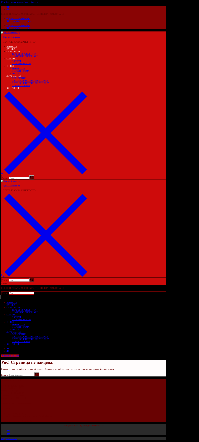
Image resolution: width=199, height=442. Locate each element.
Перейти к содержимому (12, 2)
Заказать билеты (11, 355)
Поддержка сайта (9, 438)
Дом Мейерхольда (11, 37)
